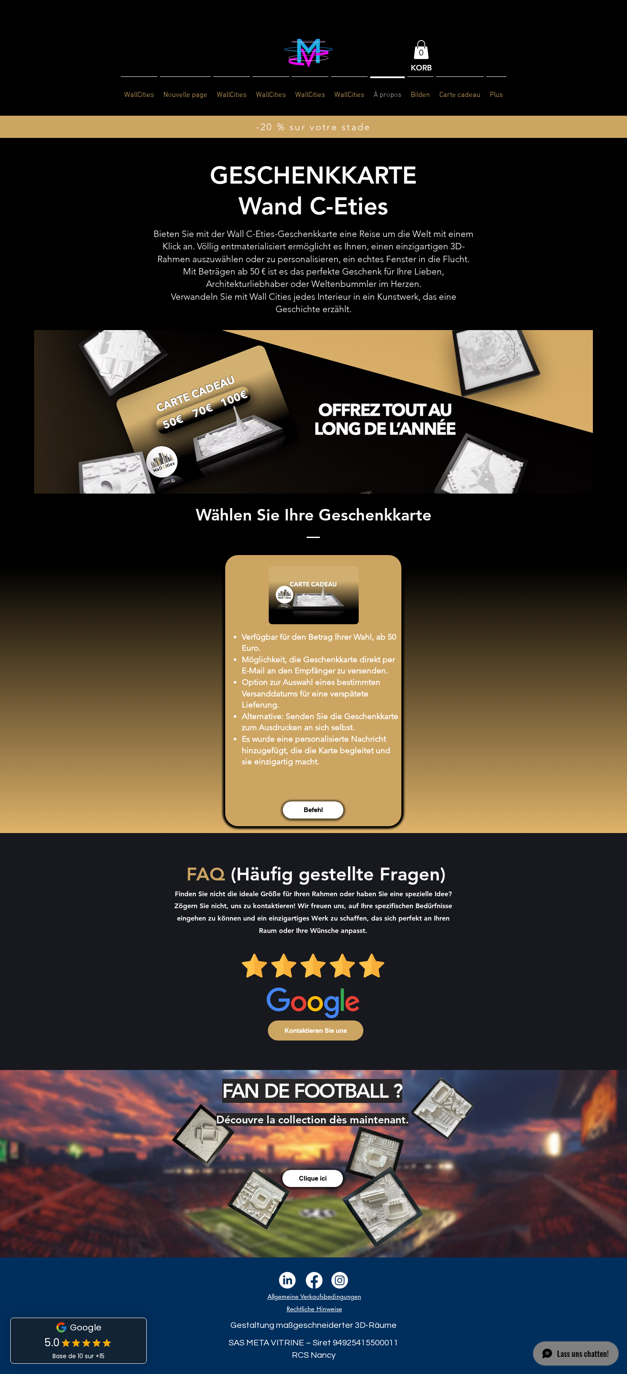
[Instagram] (339, 1280)
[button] (421, 49)
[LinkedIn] (287, 1280)
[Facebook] (314, 1280)
